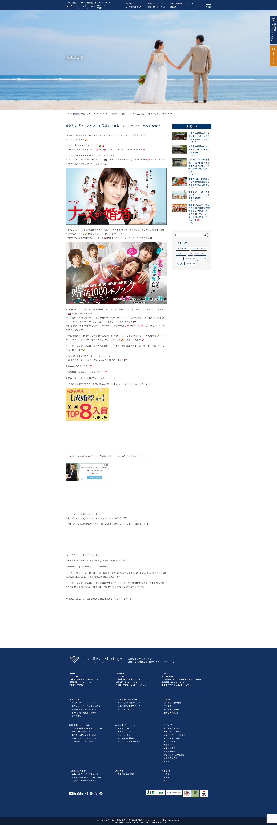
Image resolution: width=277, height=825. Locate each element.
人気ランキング (124, 731)
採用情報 (168, 706)
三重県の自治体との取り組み (84, 709)
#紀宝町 (180, 263)
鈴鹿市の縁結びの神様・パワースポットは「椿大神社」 (199, 149)
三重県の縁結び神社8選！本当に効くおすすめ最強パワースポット (199, 136)
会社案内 (166, 699)
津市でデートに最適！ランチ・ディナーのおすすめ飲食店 (199, 194)
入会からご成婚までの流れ (129, 702)
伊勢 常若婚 (77, 716)
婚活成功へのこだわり (155, 3)
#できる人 (181, 253)
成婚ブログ (168, 745)
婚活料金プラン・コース (156, 7)
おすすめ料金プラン (126, 728)
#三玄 (179, 258)
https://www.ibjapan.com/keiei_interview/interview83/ (96, 560)
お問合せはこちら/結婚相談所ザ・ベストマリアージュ (92, 378)
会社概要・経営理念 (172, 702)
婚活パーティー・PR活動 (174, 735)
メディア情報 (169, 751)
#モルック (202, 258)
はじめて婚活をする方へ (134, 7)
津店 (105, 5)
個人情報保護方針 (171, 712)
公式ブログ (191, 3)
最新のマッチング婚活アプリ (84, 738)
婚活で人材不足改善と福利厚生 (85, 712)
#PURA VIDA (183, 248)
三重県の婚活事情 (176, 3)
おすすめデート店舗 (172, 738)
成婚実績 (173, 7)
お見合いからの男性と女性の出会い (87, 777)
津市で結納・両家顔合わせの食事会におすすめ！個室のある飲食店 (199, 181)
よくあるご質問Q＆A (127, 709)
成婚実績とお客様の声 (127, 774)
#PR (190, 253)
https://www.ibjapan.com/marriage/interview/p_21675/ (96, 518)
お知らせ (168, 761)
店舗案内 (166, 770)
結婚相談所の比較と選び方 (129, 706)
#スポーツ (191, 263)
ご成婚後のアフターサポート (84, 741)
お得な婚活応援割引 (126, 738)
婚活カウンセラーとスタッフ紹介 (86, 706)
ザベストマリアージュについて (85, 702)
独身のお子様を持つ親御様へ (84, 780)
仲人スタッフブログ (172, 731)
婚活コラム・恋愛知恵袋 (174, 755)
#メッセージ (190, 258)
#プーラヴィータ (199, 248)
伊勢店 (99, 8)
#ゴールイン (200, 253)
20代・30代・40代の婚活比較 (85, 774)
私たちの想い (130, 3)
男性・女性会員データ (81, 731)
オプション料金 (124, 735)
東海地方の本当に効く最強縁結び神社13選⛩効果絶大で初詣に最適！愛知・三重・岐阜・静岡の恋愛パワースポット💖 (199, 213)
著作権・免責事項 (171, 709)
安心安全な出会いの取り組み (84, 735)
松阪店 (99, 5)
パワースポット (170, 741)
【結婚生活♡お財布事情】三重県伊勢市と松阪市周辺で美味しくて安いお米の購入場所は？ (199, 165)
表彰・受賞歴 (169, 748)
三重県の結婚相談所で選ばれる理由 (87, 728)
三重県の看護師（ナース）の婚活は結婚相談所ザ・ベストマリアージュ (100, 599)
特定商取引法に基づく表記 (129, 741)
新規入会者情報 (170, 758)
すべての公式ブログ (172, 728)
